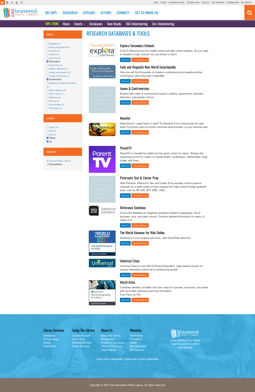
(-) (47, 164)
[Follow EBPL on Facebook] (2, 2)
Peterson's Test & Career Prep (139, 177)
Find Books (49, 346)
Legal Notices (108, 350)
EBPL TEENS (52, 23)
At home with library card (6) (58, 160)
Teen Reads (114, 23)
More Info (125, 59)
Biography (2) (55, 43)
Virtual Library (51, 339)
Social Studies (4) (56, 104)
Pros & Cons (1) (56, 93)
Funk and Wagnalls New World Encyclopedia (148, 67)
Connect (123, 12)
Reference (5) (55, 97)
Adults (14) (53, 127)
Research (70, 12)
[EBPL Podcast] (21, 2)
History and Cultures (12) (59, 72)
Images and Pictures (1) (59, 75)
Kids (156, 2)
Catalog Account (81, 335)
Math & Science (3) (57, 90)
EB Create (246, 2)
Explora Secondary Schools (137, 45)
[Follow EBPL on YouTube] (17, 2)
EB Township (137, 350)
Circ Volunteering (163, 23)
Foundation (232, 2)
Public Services (81, 346)
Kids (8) (52, 134)
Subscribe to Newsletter (110, 359)
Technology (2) (55, 108)
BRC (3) (52, 130)
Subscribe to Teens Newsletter (142, 359)
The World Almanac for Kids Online (142, 232)
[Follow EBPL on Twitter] (7, 2)
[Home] (20, 12)
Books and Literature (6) (59, 47)
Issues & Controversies (134, 88)
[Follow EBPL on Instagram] (12, 2)
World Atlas (127, 282)
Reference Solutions (133, 207)
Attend (106, 12)
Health (205, 2)
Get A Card (78, 339)
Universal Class (129, 260)
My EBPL (51, 12)
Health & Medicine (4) (58, 68)
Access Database (140, 59)
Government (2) (55, 65)
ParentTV (126, 148)
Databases (95, 23)
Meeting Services (81, 342)
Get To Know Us (146, 12)
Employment (108, 339)
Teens (163, 2)
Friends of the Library (112, 342)
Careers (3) (54, 54)
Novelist (125, 118)
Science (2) (54, 101)
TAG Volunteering (137, 23)
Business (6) (54, 50)
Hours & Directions (111, 346)
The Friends (217, 2)
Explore (89, 12)
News (66, 23)
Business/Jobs (176, 2)
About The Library (111, 335)
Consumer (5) (55, 58)
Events (78, 23)
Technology (193, 2)
